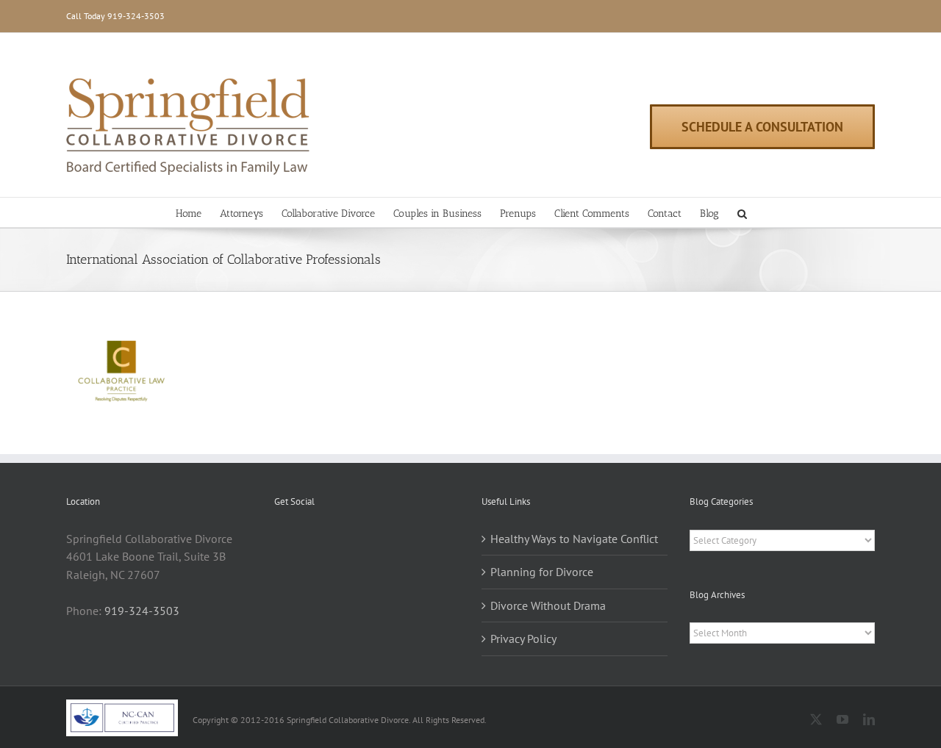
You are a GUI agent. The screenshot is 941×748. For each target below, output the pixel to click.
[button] (742, 212)
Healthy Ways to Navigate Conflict (574, 538)
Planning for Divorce (541, 571)
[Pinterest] (298, 539)
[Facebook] (278, 539)
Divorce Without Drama (548, 605)
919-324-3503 (136, 15)
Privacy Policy (523, 638)
